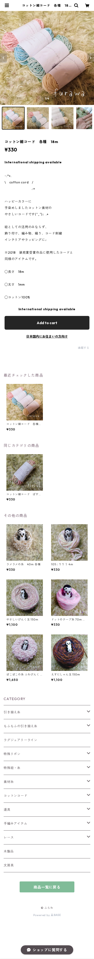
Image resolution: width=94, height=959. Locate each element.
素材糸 (9, 782)
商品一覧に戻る (47, 887)
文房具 (9, 865)
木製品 (9, 851)
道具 (7, 810)
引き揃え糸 (12, 712)
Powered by (42, 915)
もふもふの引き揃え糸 (20, 726)
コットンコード (15, 796)
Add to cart (47, 323)
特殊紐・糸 (12, 768)
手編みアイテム (15, 823)
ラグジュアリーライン (20, 740)
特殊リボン (12, 754)
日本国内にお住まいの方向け (47, 336)
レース (9, 837)
